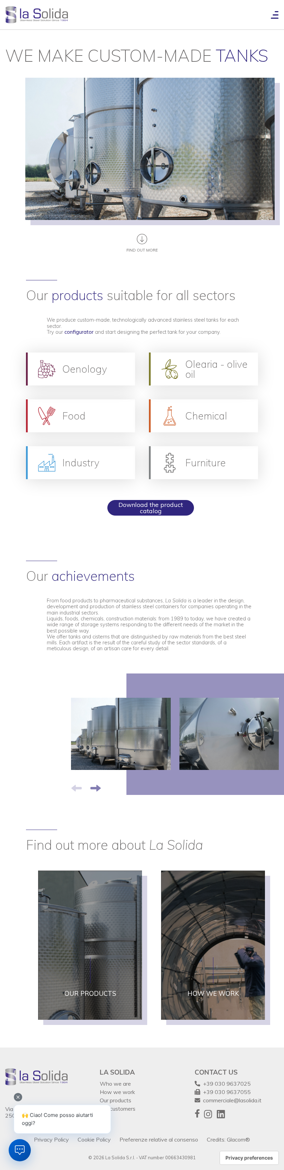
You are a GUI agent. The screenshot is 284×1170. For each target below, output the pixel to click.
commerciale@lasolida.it (230, 1100)
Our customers (117, 1108)
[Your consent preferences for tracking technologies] (249, 1157)
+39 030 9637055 (225, 1091)
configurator (79, 332)
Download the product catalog (150, 508)
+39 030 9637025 (225, 1083)
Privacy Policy (51, 1139)
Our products (115, 1100)
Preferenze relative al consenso (158, 1139)
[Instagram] (208, 1114)
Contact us (216, 1072)
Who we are (115, 1083)
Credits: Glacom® (228, 1139)
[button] (95, 788)
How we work (117, 1091)
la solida (117, 1072)
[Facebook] (197, 1114)
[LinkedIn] (221, 1114)
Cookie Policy (94, 1139)
